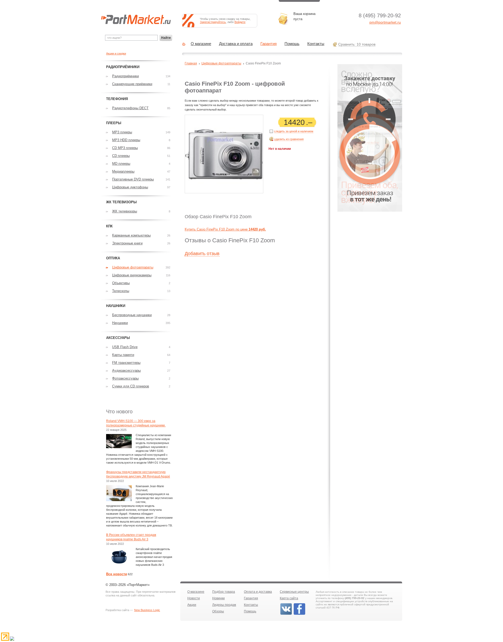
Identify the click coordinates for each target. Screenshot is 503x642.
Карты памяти (123, 355)
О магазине (201, 44)
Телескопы (120, 291)
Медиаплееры (123, 171)
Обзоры (218, 611)
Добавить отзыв (202, 253)
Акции (191, 605)
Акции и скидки (116, 53)
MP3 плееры (122, 132)
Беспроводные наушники (132, 315)
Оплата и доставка (258, 592)
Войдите (239, 22)
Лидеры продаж (224, 605)
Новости (193, 598)
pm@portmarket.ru (385, 22)
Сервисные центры (294, 592)
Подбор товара (223, 592)
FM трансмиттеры (126, 363)
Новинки (218, 598)
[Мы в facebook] (299, 614)
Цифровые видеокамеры (131, 275)
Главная (191, 63)
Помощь (292, 44)
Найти (166, 38)
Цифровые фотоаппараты (221, 63)
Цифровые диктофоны (130, 187)
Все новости (116, 574)
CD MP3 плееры (125, 148)
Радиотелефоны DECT (130, 108)
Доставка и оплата (236, 44)
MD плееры (121, 164)
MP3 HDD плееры (126, 140)
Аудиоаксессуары (126, 370)
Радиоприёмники (125, 76)
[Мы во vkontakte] (286, 614)
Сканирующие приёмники (132, 84)
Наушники (120, 323)
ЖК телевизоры (124, 211)
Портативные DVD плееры (133, 179)
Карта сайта (289, 598)
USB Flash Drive (125, 347)
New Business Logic (147, 610)
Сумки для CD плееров (130, 386)
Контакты (315, 44)
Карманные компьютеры (131, 235)
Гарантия (268, 44)
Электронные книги (127, 243)
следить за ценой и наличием (293, 131)
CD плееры (121, 156)
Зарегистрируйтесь (213, 22)
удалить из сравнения (289, 139)
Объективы (121, 283)
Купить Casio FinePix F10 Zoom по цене (225, 229)
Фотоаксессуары (125, 378)
